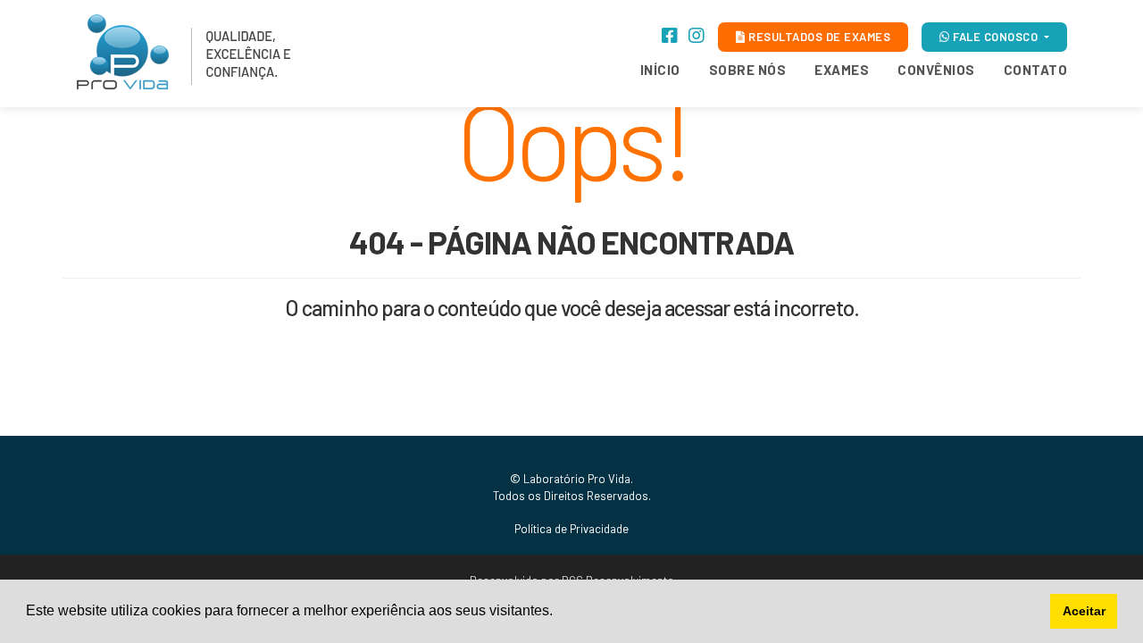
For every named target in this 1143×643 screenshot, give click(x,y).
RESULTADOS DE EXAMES (818, 36)
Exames (841, 70)
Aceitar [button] (1084, 611)
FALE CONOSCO (995, 36)
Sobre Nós (748, 70)
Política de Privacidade (571, 529)
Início (660, 70)
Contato (1036, 70)
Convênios (936, 70)
